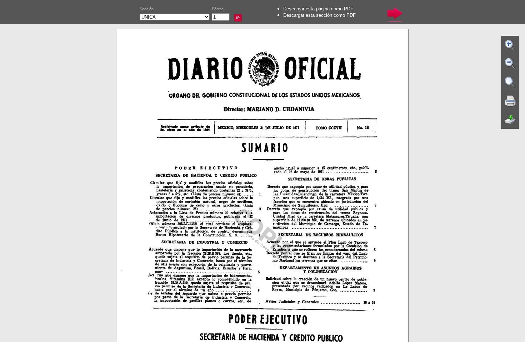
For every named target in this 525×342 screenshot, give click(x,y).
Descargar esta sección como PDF (319, 15)
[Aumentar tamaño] (510, 45)
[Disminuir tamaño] (510, 63)
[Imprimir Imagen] (510, 101)
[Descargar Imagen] (510, 119)
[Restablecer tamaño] (510, 82)
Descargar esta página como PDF (318, 8)
